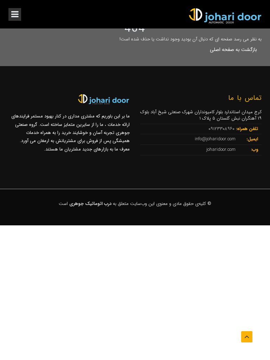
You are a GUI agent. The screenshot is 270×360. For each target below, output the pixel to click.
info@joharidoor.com (216, 139)
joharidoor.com (221, 149)
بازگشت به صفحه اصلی (233, 49)
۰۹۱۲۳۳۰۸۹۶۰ (222, 129)
